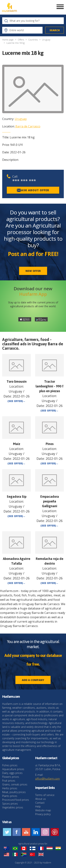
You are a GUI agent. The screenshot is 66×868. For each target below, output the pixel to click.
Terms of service (44, 795)
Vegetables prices (12, 807)
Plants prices (9, 796)
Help (38, 806)
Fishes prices (9, 765)
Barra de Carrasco (27, 126)
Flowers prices (10, 776)
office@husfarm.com (47, 778)
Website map (43, 810)
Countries (33, 39)
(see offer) (16, 401)
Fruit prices (8, 780)
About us (40, 799)
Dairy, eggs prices (12, 773)
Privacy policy (43, 814)
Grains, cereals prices (14, 784)
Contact (40, 802)
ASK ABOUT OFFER (35, 190)
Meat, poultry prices (14, 792)
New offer (33, 271)
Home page (8, 39)
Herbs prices (9, 788)
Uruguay (46, 39)
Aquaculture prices (13, 769)
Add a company (33, 680)
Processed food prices (15, 799)
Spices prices (10, 803)
